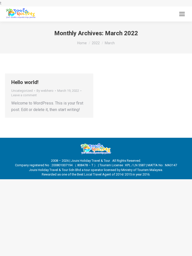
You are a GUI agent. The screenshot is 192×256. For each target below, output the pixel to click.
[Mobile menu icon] (182, 14)
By (45, 90)
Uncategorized (22, 90)
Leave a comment (24, 95)
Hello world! (24, 82)
